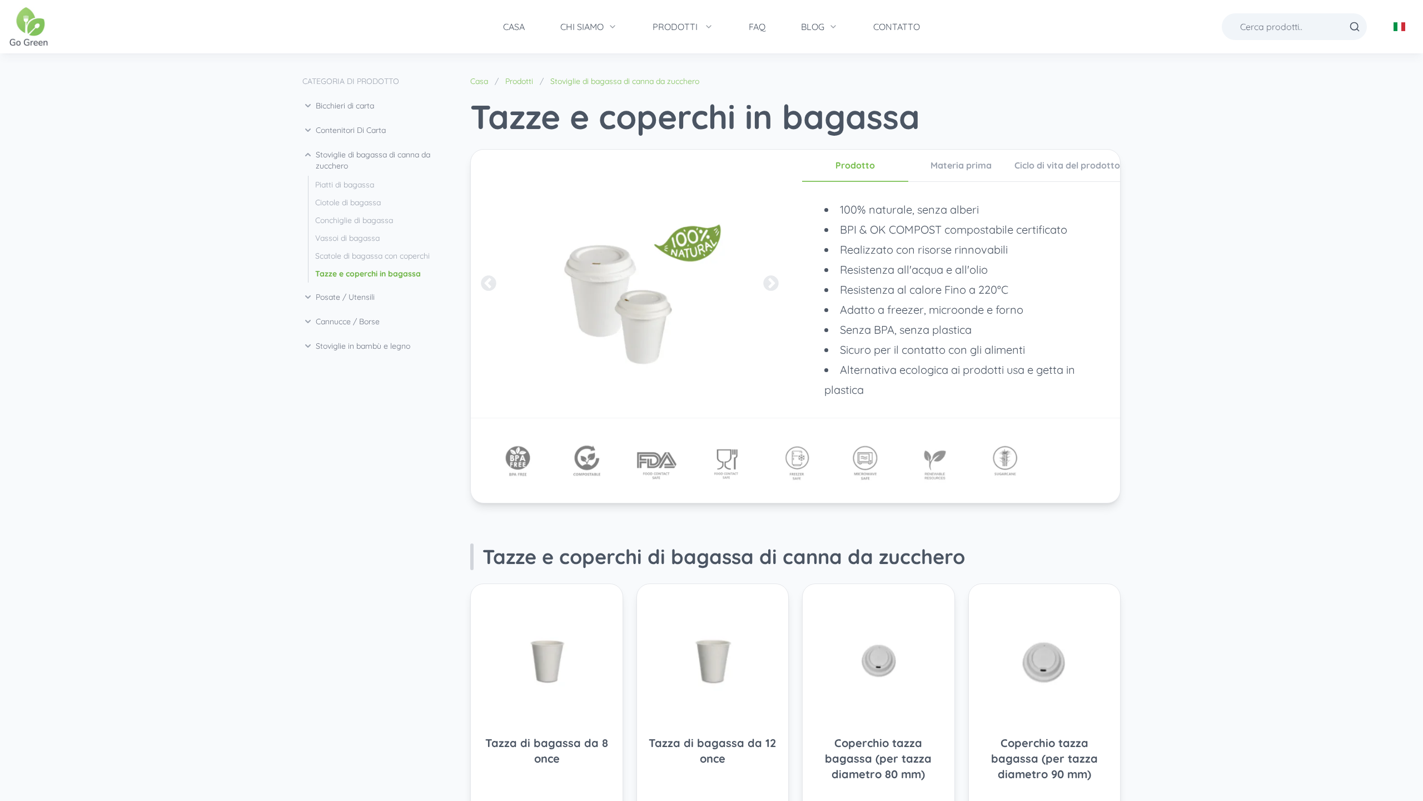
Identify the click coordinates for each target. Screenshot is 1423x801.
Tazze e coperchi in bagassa (368, 274)
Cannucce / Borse (348, 322)
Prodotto (855, 165)
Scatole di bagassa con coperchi (372, 256)
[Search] (1354, 26)
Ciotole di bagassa (348, 202)
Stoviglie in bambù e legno (363, 346)
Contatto (896, 26)
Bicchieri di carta (345, 106)
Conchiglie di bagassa (354, 220)
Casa (514, 26)
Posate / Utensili (345, 297)
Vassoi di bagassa (347, 238)
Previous (488, 283)
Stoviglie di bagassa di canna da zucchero (373, 160)
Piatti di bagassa (344, 185)
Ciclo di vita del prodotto (1067, 165)
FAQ (757, 26)
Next (771, 283)
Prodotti (675, 26)
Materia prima (961, 165)
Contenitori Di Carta (351, 130)
